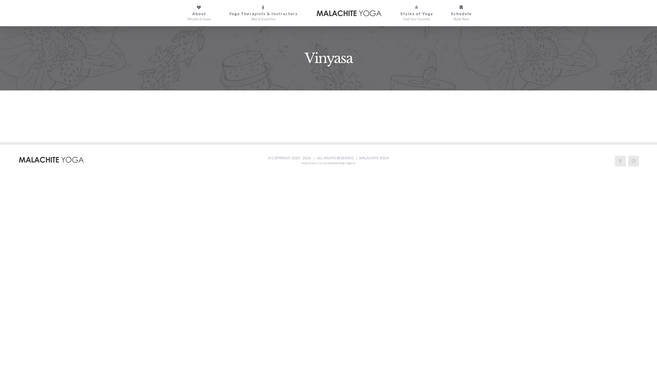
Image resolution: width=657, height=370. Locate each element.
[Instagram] (633, 161)
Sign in (350, 163)
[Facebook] (620, 161)
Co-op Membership (331, 163)
